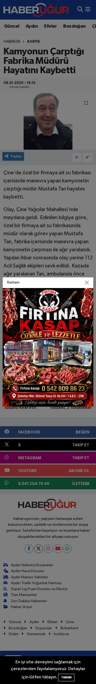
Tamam (66, 677)
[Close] (87, 282)
